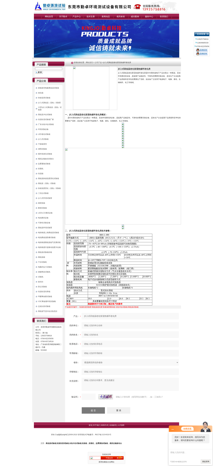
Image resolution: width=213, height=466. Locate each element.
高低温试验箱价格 (45, 252)
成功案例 (135, 16)
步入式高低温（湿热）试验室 (49, 103)
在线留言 (113, 425)
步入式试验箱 (43, 139)
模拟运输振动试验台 (46, 159)
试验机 (40, 277)
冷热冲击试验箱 (121, 307)
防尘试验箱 (42, 287)
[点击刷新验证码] (105, 396)
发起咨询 (205, 462)
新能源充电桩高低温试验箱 (48, 88)
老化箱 (40, 93)
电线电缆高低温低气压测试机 (49, 242)
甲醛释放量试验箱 (45, 296)
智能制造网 (106, 454)
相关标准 (121, 16)
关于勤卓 (63, 16)
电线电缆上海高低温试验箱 (48, 233)
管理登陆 (81, 435)
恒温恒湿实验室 (85, 307)
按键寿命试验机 (44, 272)
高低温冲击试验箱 (45, 115)
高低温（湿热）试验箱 (46, 183)
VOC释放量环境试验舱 (47, 301)
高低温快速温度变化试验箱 (48, 178)
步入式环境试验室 (45, 198)
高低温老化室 (97, 307)
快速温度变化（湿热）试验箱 (49, 188)
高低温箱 (41, 257)
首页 (90, 425)
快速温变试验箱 (44, 98)
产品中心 (77, 16)
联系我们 (164, 16)
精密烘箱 (41, 203)
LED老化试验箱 (44, 134)
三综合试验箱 (43, 193)
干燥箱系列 (42, 144)
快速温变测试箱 (109, 307)
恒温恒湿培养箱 (44, 292)
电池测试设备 (43, 218)
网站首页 (49, 16)
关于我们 (96, 425)
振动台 (40, 282)
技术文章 (91, 16)
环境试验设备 (43, 129)
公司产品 (98, 62)
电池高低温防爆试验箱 (46, 237)
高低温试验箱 (133, 307)
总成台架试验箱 (44, 306)
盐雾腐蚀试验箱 (44, 164)
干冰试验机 (42, 262)
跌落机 (40, 169)
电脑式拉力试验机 (45, 267)
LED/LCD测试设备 (45, 213)
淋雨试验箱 (42, 149)
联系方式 (105, 425)
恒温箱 (40, 174)
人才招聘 (120, 425)
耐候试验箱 (42, 208)
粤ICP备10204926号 (103, 435)
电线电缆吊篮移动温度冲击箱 (49, 247)
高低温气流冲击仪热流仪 (47, 311)
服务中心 (149, 16)
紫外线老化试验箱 (45, 154)
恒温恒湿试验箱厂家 (46, 119)
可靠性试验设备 (44, 223)
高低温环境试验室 (45, 228)
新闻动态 (106, 16)
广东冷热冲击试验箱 (46, 124)
